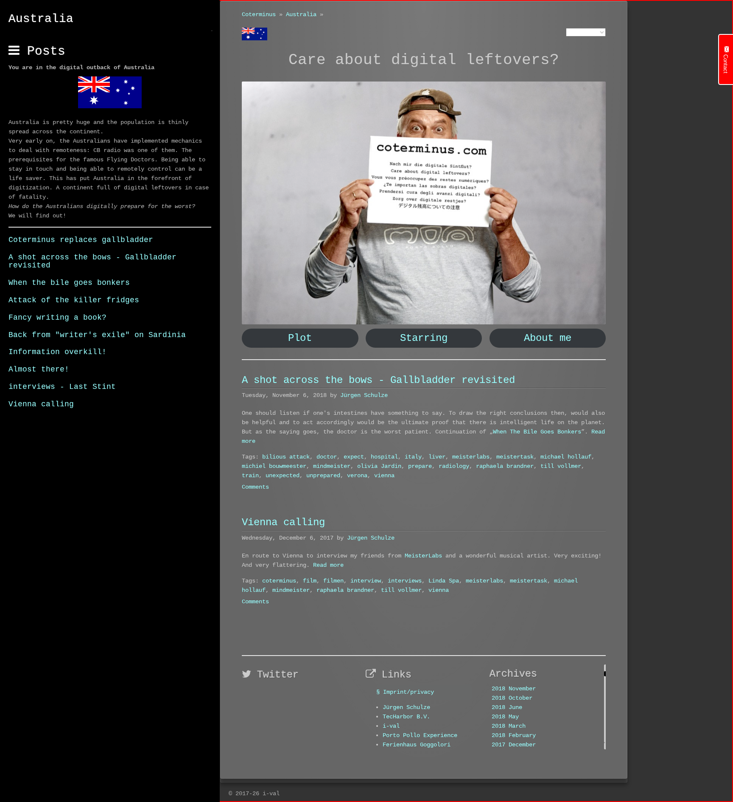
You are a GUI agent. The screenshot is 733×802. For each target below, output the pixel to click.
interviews (405, 580)
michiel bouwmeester (274, 466)
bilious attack (286, 456)
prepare (420, 466)
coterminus (279, 580)
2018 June (507, 707)
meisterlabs (471, 456)
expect (354, 456)
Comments (255, 487)
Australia (301, 14)
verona (357, 475)
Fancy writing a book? (57, 317)
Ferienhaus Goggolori (416, 744)
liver (436, 456)
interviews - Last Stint (62, 387)
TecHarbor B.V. (406, 716)
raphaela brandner (505, 466)
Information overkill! (57, 352)
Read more (328, 565)
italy (413, 456)
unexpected (282, 475)
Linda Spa (443, 580)
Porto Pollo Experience (420, 735)
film (309, 580)
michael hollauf (565, 456)
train (250, 475)
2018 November (514, 688)
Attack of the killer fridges (73, 300)
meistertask (515, 456)
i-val (391, 726)
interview (365, 580)
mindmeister (331, 466)
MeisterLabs (423, 555)
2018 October (512, 698)
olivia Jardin (379, 466)
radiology (454, 466)
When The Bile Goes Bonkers (537, 431)
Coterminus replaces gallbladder (80, 240)
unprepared (323, 475)
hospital (384, 456)
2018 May (505, 716)
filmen (333, 580)
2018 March (509, 726)
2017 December (514, 744)
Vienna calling (41, 404)
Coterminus (259, 14)
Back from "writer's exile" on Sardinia (97, 335)
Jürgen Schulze (364, 395)
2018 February (514, 735)
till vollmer (560, 466)
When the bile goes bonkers (69, 283)
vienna (384, 475)
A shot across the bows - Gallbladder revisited (92, 261)
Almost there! (38, 369)
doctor (326, 456)
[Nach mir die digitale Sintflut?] (424, 203)
